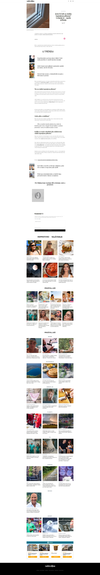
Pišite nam (38, 570)
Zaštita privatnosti (51, 570)
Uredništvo (46, 570)
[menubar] (71, 1)
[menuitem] (71, 1)
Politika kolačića (61, 570)
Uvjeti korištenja (42, 570)
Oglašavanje (56, 570)
